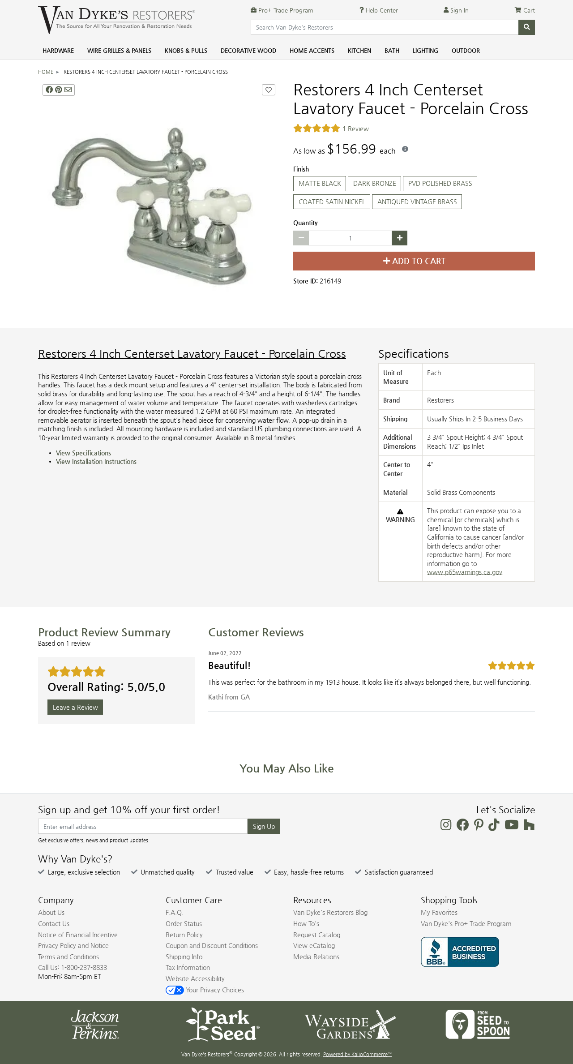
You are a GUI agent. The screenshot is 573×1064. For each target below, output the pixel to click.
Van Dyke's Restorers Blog (330, 912)
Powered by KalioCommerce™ (357, 1054)
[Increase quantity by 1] (399, 238)
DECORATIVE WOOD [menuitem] (248, 50)
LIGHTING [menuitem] (425, 50)
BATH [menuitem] (392, 50)
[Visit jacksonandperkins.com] (95, 1023)
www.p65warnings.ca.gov (464, 571)
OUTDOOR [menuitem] (466, 50)
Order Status (184, 923)
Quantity (305, 222)
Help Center (381, 10)
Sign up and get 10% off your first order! (129, 809)
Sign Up (264, 826)
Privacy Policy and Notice (73, 945)
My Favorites (439, 912)
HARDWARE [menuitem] (58, 50)
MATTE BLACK (320, 183)
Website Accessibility (195, 978)
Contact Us (53, 923)
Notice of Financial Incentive (78, 934)
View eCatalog (314, 945)
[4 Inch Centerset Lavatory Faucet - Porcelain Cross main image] (159, 201)
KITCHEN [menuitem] (359, 50)
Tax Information (188, 967)
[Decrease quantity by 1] (301, 238)
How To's (306, 923)
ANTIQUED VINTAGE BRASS (417, 201)
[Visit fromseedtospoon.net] (478, 1023)
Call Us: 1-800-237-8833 (72, 967)
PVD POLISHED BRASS (440, 183)
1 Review (355, 128)
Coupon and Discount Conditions (212, 945)
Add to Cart (417, 261)
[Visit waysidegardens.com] (350, 1023)
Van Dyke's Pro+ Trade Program (466, 923)
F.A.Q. (175, 912)
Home (45, 72)
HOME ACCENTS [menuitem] (312, 50)
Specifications (413, 353)
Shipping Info (184, 956)
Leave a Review (75, 707)
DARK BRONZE (374, 183)
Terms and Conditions (68, 956)
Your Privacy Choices (214, 989)
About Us (51, 912)
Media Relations (316, 956)
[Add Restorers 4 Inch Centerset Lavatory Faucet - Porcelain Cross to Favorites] (268, 89)
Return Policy (184, 934)
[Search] (526, 27)
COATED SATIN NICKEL (332, 201)
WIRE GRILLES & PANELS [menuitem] (119, 50)
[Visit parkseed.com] (223, 1023)
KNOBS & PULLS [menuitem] (186, 50)
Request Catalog (316, 934)
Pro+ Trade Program (285, 10)
